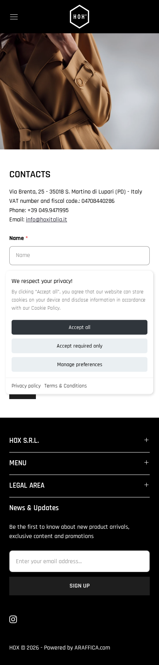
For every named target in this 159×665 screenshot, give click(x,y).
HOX (14, 648)
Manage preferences (79, 364)
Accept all (79, 327)
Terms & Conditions (65, 385)
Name (18, 238)
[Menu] (14, 16)
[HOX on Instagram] (17, 619)
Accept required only (79, 346)
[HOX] (79, 17)
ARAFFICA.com (92, 648)
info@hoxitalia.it (46, 220)
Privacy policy (26, 385)
